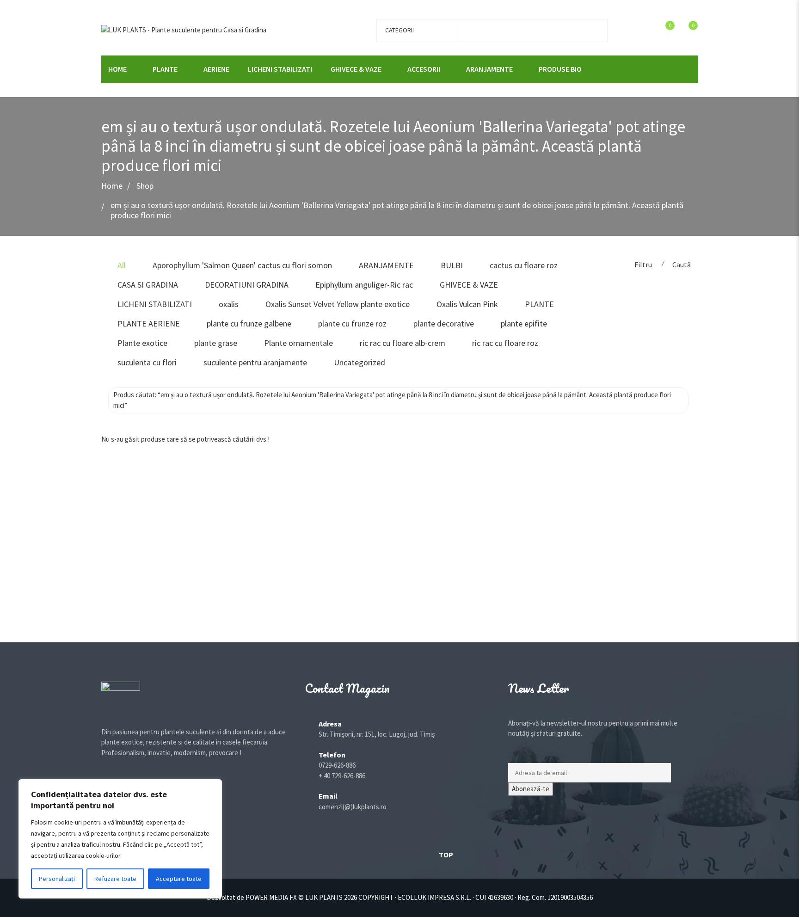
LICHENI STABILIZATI (280, 69)
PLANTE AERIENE (148, 323)
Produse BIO (560, 69)
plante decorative (443, 323)
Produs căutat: (392, 400)
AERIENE (216, 69)
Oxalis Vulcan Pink (467, 304)
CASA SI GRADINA (147, 284)
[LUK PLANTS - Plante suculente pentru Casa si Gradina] (183, 29)
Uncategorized (359, 362)
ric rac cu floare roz (505, 343)
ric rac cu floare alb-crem (402, 343)
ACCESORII (423, 69)
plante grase (215, 343)
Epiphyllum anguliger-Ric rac (364, 284)
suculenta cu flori (147, 362)
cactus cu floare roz (524, 265)
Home (112, 186)
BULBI (452, 265)
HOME (117, 69)
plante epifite (524, 323)
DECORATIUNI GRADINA (247, 284)
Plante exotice (142, 343)
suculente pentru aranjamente (255, 362)
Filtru (643, 264)
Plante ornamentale (298, 343)
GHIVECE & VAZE (356, 69)
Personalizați (57, 878)
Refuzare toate (115, 878)
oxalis (229, 304)
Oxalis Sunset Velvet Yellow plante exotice (337, 304)
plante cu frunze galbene (249, 323)
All (121, 265)
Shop (145, 186)
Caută (681, 264)
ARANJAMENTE (489, 69)
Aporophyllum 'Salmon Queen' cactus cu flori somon (242, 265)
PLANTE (165, 69)
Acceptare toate (179, 878)
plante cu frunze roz (352, 323)
